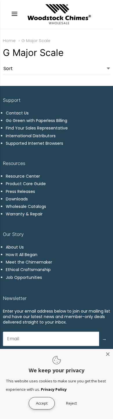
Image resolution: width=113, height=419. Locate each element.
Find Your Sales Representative (37, 128)
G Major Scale (35, 41)
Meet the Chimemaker (29, 262)
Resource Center (23, 176)
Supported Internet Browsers (34, 143)
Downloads (17, 199)
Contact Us (17, 113)
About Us (15, 247)
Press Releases (20, 191)
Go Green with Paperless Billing (36, 120)
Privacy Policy (54, 389)
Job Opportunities (24, 277)
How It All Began (21, 255)
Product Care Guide (26, 184)
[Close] (108, 354)
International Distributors (31, 136)
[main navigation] (14, 14)
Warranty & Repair (24, 214)
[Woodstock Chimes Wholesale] (59, 14)
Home (9, 41)
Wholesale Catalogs (26, 206)
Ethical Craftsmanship (28, 270)
